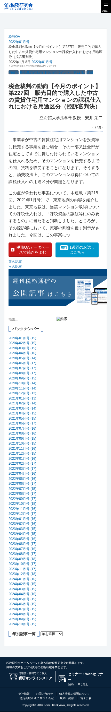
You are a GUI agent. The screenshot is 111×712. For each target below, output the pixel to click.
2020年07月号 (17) (22, 368)
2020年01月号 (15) (22, 338)
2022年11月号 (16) (22, 509)
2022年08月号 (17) (22, 494)
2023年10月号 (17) (22, 564)
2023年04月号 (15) (22, 534)
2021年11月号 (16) (22, 448)
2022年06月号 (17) (22, 483)
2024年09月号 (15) (22, 619)
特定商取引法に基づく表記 (37, 698)
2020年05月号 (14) (22, 358)
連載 (89, 72)
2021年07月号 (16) (22, 428)
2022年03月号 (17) (22, 469)
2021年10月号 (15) (22, 443)
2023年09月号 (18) (22, 559)
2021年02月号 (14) (22, 403)
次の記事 (15, 266)
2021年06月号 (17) (22, 423)
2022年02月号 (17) (22, 463)
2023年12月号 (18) (22, 574)
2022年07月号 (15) (22, 489)
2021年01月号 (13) (22, 398)
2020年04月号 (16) (22, 353)
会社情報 (24, 693)
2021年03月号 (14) (22, 408)
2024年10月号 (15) (22, 624)
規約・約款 (67, 698)
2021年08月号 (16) (22, 433)
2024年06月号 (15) (22, 604)
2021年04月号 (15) (22, 413)
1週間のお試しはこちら (78, 249)
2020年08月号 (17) (22, 373)
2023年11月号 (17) (22, 569)
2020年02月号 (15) (22, 343)
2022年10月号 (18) (22, 504)
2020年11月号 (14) (22, 388)
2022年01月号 (19, 42)
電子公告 (86, 698)
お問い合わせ (44, 693)
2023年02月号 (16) (22, 524)
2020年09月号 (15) (22, 378)
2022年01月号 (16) (22, 459)
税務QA (14, 37)
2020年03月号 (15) (22, 348)
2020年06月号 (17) (22, 363)
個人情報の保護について (74, 693)
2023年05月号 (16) (22, 539)
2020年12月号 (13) (22, 393)
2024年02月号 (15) (22, 584)
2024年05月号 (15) (22, 599)
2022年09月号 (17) (22, 499)
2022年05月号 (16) (22, 479)
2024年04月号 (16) (22, 594)
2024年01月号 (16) (22, 579)
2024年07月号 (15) (22, 609)
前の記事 (15, 262)
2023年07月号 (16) (22, 549)
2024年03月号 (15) (22, 589)
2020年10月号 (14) (22, 383)
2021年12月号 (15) (22, 453)
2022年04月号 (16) (22, 473)
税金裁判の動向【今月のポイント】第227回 (52, 72)
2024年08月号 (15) (22, 614)
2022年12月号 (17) (22, 514)
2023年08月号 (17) (22, 554)
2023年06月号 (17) (22, 544)
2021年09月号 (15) (22, 438)
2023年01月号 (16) (22, 519)
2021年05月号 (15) (22, 418)
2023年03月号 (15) (22, 529)
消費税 (14, 72)
